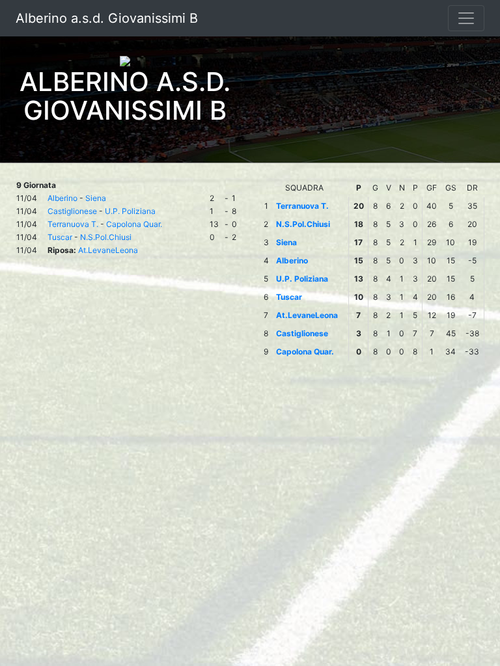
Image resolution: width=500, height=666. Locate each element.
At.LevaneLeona (108, 250)
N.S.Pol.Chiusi (106, 237)
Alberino (62, 198)
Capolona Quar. (134, 224)
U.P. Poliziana (130, 211)
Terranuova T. (73, 224)
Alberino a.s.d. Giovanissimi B (107, 18)
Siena (95, 198)
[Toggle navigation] (466, 18)
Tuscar (60, 237)
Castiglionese (72, 211)
